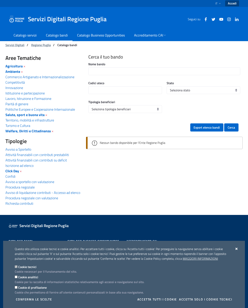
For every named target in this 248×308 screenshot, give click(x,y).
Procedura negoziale (20, 187)
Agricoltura (14, 66)
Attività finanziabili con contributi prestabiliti (37, 154)
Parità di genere (16, 104)
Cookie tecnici (27, 267)
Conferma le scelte (34, 299)
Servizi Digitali (14, 45)
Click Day (12, 171)
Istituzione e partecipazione (25, 93)
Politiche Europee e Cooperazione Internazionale (40, 109)
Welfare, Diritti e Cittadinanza (28, 131)
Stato (170, 83)
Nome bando (96, 64)
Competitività (15, 82)
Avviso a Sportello (18, 149)
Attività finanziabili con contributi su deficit (36, 160)
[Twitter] (212, 19)
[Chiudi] (236, 249)
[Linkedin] (235, 19)
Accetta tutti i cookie (157, 299)
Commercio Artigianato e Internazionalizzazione (39, 77)
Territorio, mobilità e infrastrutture (29, 120)
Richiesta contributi (19, 203)
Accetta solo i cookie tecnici (205, 299)
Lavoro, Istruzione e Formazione (28, 98)
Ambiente (12, 71)
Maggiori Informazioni (200, 258)
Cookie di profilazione (32, 287)
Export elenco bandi (207, 127)
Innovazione (14, 87)
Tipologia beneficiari (101, 102)
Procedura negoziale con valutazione (31, 198)
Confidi (10, 176)
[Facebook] (204, 19)
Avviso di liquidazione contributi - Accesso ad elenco (42, 192)
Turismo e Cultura (17, 125)
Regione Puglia (41, 45)
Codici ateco (96, 83)
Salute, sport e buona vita (25, 114)
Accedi (232, 3)
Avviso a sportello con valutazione (29, 181)
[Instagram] (227, 19)
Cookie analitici (28, 277)
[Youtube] (220, 19)
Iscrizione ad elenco (19, 165)
